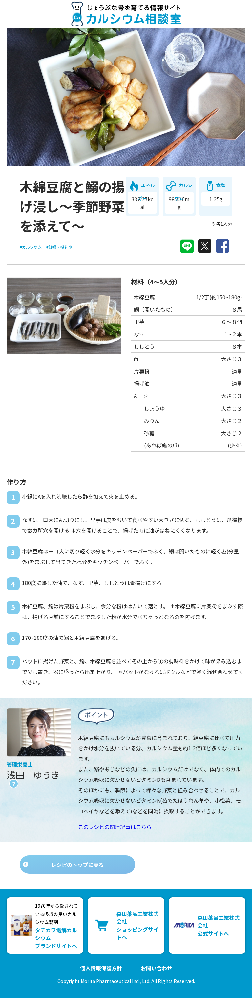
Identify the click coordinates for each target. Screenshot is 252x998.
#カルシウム (31, 247)
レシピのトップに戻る (77, 864)
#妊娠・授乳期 (59, 247)
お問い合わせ (156, 968)
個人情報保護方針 (101, 968)
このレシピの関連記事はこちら (115, 827)
